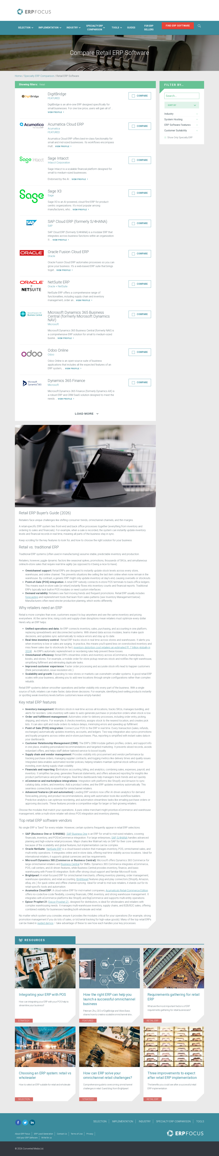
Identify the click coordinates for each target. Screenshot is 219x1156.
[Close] (169, 533)
